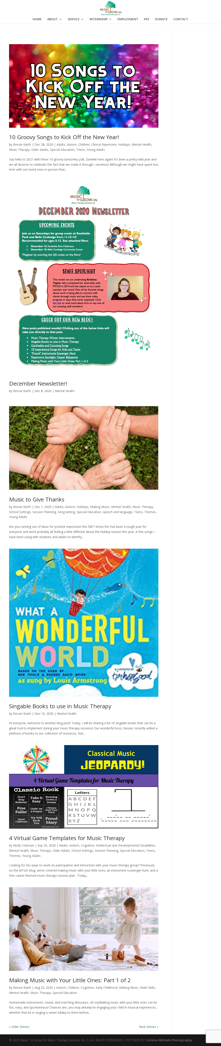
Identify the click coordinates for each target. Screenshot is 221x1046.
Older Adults (39, 150)
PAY (146, 19)
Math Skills (147, 987)
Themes (150, 512)
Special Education (62, 150)
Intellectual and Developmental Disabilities (125, 845)
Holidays (124, 144)
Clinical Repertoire (103, 144)
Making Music (99, 507)
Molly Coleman (23, 845)
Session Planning (44, 512)
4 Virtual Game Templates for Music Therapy (67, 838)
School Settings (20, 512)
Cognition (87, 845)
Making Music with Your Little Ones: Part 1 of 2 (70, 980)
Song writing (66, 512)
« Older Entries (19, 1027)
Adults (61, 144)
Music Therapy (19, 150)
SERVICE (74, 19)
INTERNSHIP (98, 19)
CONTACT (180, 19)
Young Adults (96, 150)
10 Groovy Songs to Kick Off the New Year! (64, 137)
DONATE (161, 19)
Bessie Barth (22, 144)
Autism (72, 144)
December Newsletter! (38, 383)
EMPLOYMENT (127, 19)
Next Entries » (148, 1027)
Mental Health (141, 144)
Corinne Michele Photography (169, 1040)
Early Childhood (106, 987)
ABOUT (52, 19)
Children (84, 144)
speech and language (117, 512)
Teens (80, 150)
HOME (37, 19)
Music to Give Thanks (36, 499)
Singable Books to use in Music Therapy (60, 706)
